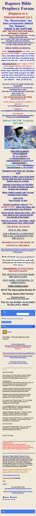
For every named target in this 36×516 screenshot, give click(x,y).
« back (3, 511)
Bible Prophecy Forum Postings (13, 318)
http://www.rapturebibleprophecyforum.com (18, 345)
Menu (4, 312)
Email (7, 497)
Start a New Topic (6, 322)
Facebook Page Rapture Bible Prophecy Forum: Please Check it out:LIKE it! (18, 356)
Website (14, 497)
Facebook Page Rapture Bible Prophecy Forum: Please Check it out (18, 492)
